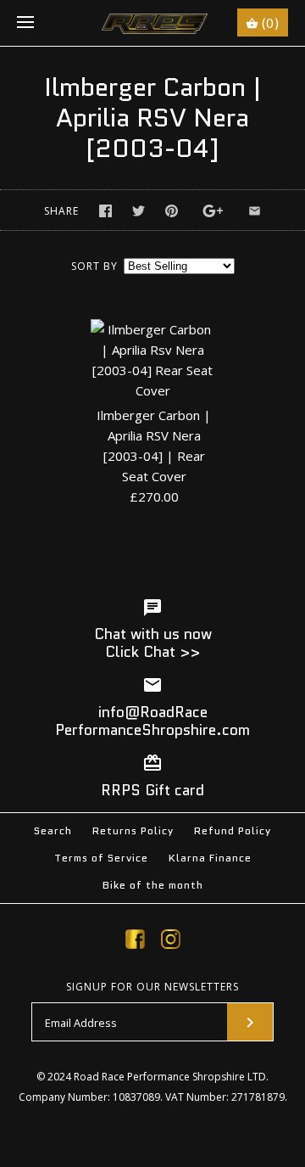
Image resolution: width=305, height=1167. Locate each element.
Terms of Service (101, 857)
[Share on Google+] (213, 211)
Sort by (94, 266)
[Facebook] (135, 942)
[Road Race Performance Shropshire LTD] (153, 22)
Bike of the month (153, 885)
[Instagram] (170, 942)
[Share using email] (254, 211)
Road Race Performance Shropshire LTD (170, 1076)
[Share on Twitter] (138, 211)
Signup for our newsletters (152, 987)
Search (53, 830)
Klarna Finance (210, 857)
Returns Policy (133, 830)
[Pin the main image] (171, 211)
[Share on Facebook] (105, 211)
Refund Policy (232, 830)
